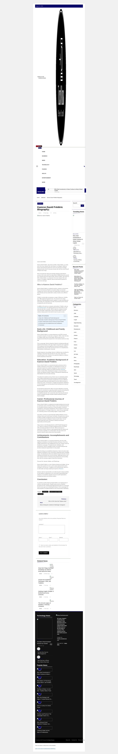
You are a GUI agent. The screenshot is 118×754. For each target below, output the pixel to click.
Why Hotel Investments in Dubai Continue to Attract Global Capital (68, 190)
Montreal (63, 369)
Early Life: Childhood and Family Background (49, 318)
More (43, 182)
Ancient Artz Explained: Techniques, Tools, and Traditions (44, 581)
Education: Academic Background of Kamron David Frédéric (52, 319)
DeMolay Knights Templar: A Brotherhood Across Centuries (46, 593)
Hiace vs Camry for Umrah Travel (78, 298)
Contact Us (74, 740)
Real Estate (76, 249)
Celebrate (40, 203)
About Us (68, 740)
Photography (77, 363)
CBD (75, 313)
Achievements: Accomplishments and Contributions (50, 323)
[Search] (82, 206)
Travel (75, 379)
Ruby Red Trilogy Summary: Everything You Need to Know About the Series (46, 569)
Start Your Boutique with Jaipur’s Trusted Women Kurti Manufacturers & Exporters (78, 292)
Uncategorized (77, 382)
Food (75, 341)
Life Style (76, 354)
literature (61, 468)
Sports (75, 373)
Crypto (75, 319)
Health (44, 173)
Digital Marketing (77, 322)
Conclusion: (41, 325)
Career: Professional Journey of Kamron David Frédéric (51, 321)
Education (76, 326)
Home (43, 151)
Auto (75, 307)
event (75, 332)
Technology (45, 164)
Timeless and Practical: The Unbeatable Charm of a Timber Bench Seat (44, 715)
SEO (75, 370)
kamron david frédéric (56, 491)
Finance (75, 338)
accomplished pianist (41, 307)
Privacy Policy (81, 740)
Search (75, 203)
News (43, 160)
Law (75, 351)
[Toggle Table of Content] (64, 316)
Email (50, 537)
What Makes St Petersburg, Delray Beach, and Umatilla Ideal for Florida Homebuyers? (78, 278)
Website (61, 537)
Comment (41, 524)
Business (44, 156)
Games (75, 344)
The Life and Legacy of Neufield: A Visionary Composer (44, 604)
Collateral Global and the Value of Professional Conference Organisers (43, 732)
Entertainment (46, 177)
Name (40, 537)
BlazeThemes (51, 740)
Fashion (44, 169)
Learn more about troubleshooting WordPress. (45, 748)
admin (40, 212)
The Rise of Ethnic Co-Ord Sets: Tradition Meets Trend (79, 285)
